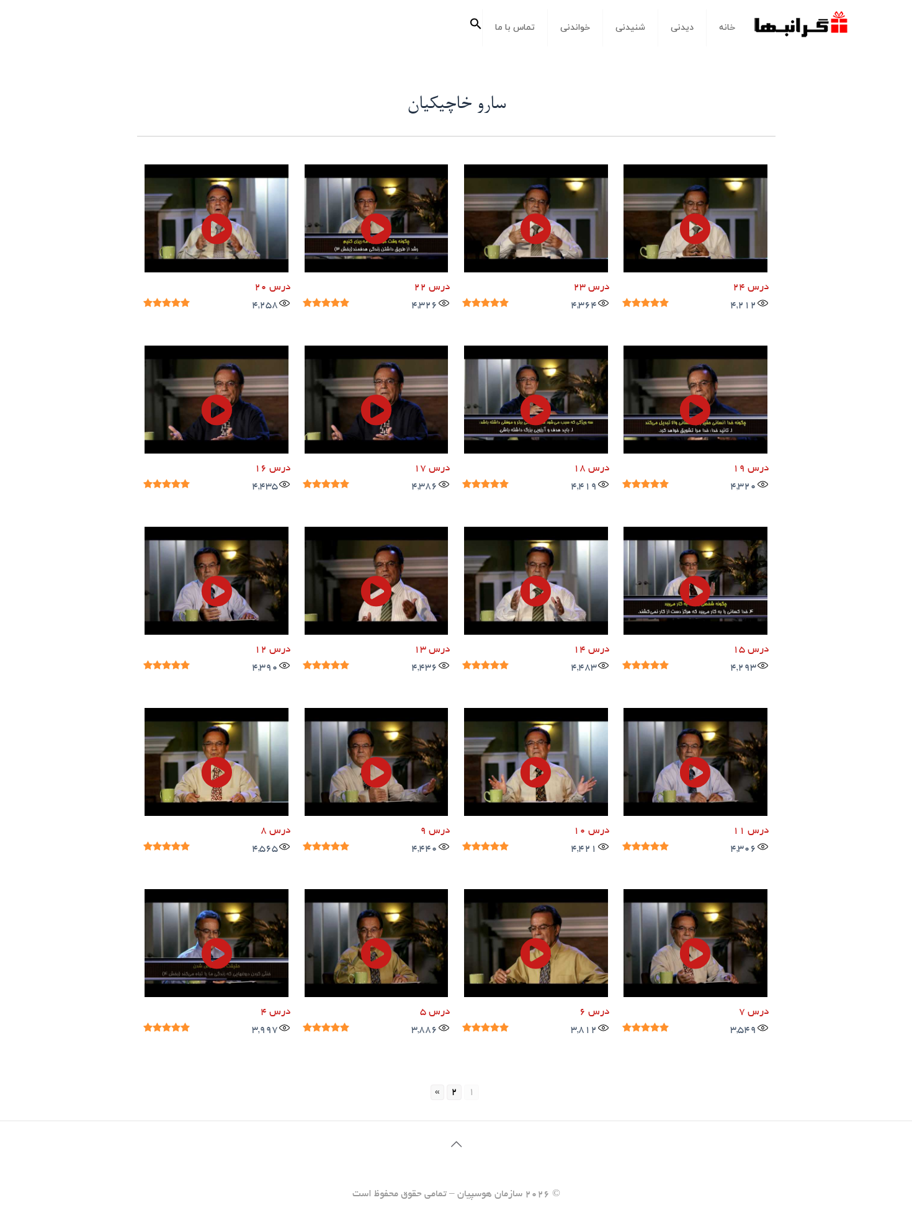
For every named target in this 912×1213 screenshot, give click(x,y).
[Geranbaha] (800, 29)
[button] (476, 28)
